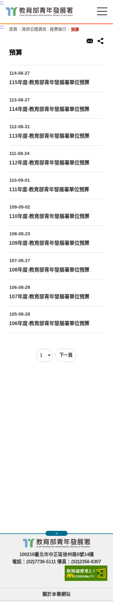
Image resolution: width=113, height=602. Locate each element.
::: (2, 2)
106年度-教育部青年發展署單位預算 (49, 323)
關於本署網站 (56, 594)
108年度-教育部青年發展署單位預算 (49, 269)
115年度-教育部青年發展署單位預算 (49, 82)
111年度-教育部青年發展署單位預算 (49, 189)
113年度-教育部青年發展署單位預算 (49, 136)
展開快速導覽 (56, 533)
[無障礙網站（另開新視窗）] (86, 579)
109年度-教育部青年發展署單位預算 (49, 243)
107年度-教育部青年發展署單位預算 (49, 296)
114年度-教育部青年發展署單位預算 (49, 109)
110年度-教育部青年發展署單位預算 (49, 216)
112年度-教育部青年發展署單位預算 (49, 162)
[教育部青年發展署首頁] (39, 12)
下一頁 (66, 355)
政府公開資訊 (34, 29)
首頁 (13, 29)
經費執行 (58, 29)
